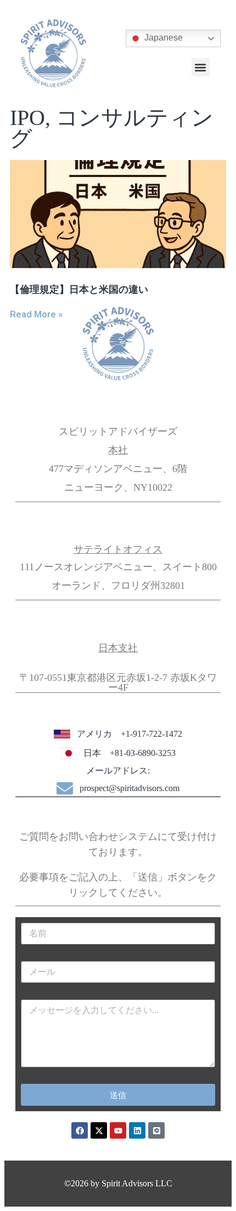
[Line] (156, 1130)
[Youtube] (118, 1130)
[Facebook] (79, 1130)
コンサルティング (111, 128)
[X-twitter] (99, 1130)
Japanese (162, 38)
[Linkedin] (137, 1130)
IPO (27, 117)
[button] (201, 67)
